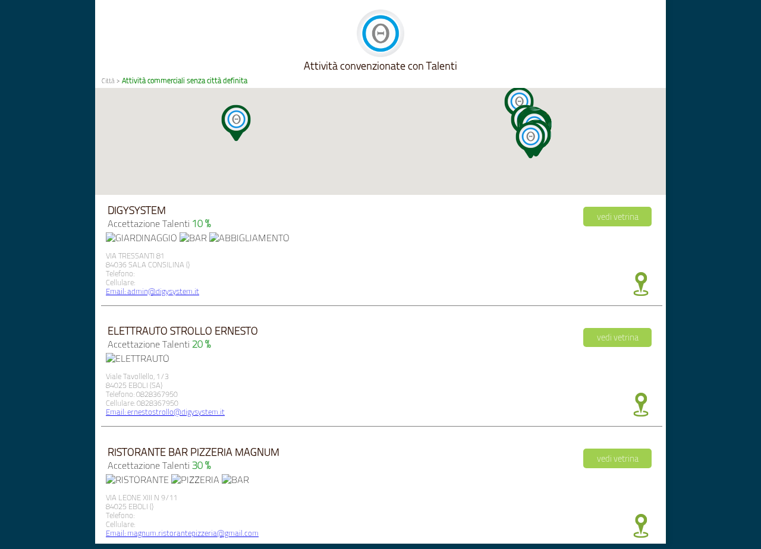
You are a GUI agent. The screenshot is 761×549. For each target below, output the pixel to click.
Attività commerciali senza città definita (184, 80)
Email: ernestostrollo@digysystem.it (165, 412)
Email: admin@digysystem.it (152, 291)
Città (108, 81)
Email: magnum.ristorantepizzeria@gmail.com (182, 533)
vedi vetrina (618, 217)
